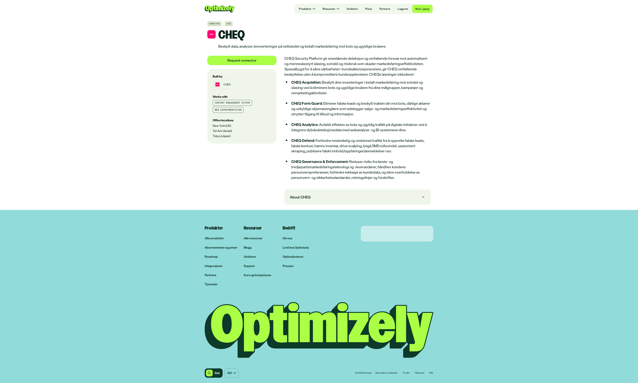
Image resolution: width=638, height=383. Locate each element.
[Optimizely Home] (220, 8)
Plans (368, 9)
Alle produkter (214, 238)
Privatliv (406, 373)
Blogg (248, 247)
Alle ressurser (253, 238)
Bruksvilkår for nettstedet (386, 373)
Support (249, 266)
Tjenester (211, 284)
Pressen (288, 266)
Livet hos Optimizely (296, 247)
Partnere (384, 9)
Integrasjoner (214, 266)
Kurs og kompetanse (257, 275)
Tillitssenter (419, 373)
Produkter (305, 9)
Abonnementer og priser (221, 247)
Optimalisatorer (293, 257)
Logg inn (403, 9)
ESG (431, 373)
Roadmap (211, 257)
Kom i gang (422, 9)
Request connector (242, 60)
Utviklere (352, 9)
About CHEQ (357, 197)
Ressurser (329, 9)
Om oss (287, 238)
